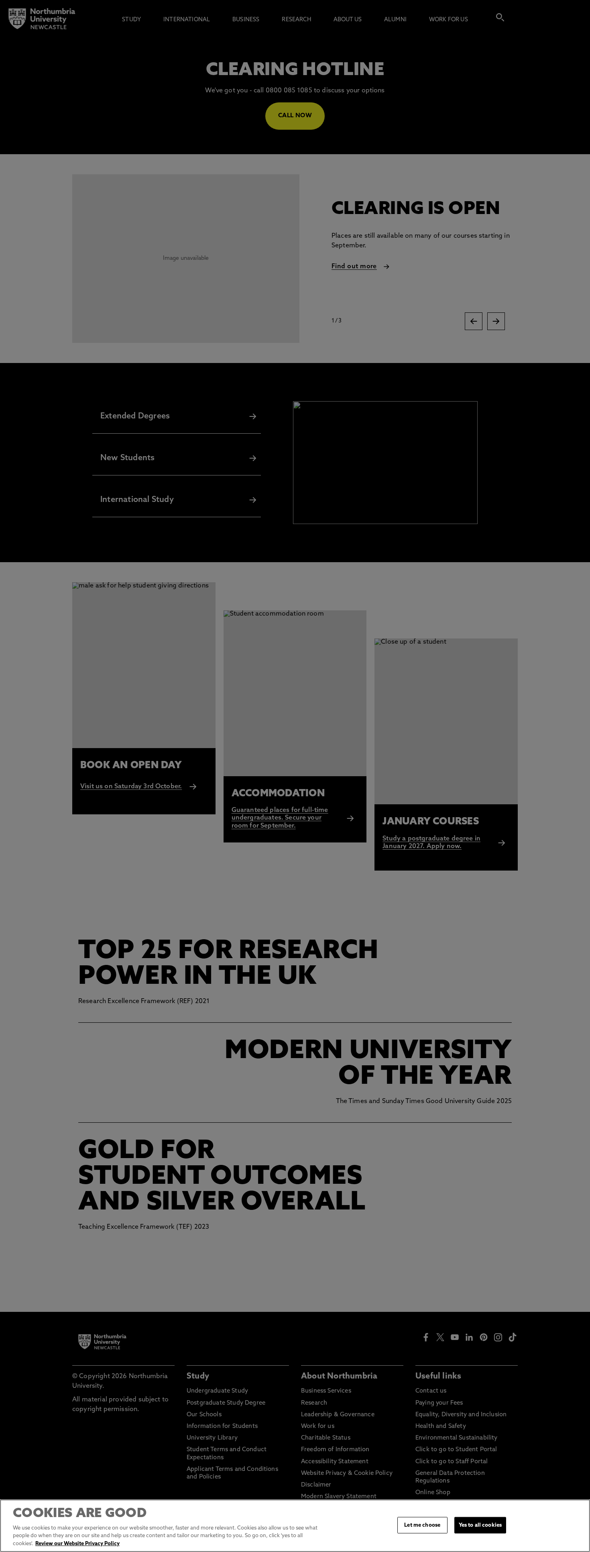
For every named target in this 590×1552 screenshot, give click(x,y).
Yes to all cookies (480, 1525)
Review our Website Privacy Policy (77, 1543)
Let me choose (422, 1525)
